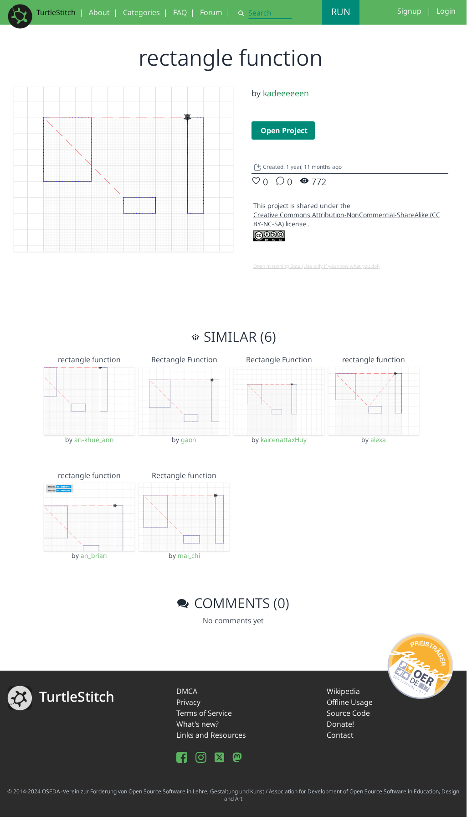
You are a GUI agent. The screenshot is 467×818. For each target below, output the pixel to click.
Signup (409, 11)
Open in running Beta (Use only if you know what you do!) (316, 266)
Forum (211, 12)
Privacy (188, 702)
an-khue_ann (94, 439)
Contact (340, 735)
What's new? (197, 724)
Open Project (284, 130)
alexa (378, 439)
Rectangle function (184, 475)
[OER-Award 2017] (421, 664)
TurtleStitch (56, 12)
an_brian (94, 555)
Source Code (348, 713)
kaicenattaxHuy (284, 439)
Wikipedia (343, 691)
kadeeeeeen (286, 93)
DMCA (186, 691)
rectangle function (89, 359)
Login (446, 11)
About (99, 12)
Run (340, 11)
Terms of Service (204, 713)
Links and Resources (211, 735)
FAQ (180, 12)
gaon (188, 439)
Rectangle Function (184, 359)
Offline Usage (350, 702)
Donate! (340, 724)
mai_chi (189, 555)
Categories (141, 12)
